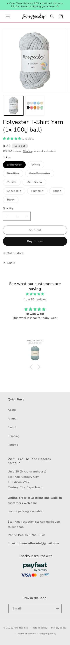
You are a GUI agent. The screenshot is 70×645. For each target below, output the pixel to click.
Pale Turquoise (41, 174)
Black (12, 200)
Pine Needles (21, 627)
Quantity (8, 208)
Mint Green (36, 183)
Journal (12, 418)
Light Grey (16, 165)
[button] (8, 16)
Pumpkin (39, 191)
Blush (59, 191)
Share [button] (11, 263)
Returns (13, 445)
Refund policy (39, 627)
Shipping (27, 151)
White (38, 165)
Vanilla (14, 183)
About (12, 410)
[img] (35, 294)
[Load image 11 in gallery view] (35, 105)
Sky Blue (15, 174)
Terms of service (27, 633)
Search (12, 427)
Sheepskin (16, 191)
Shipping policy (47, 633)
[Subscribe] (57, 608)
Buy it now (35, 241)
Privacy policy (58, 627)
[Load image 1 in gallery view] (13, 105)
